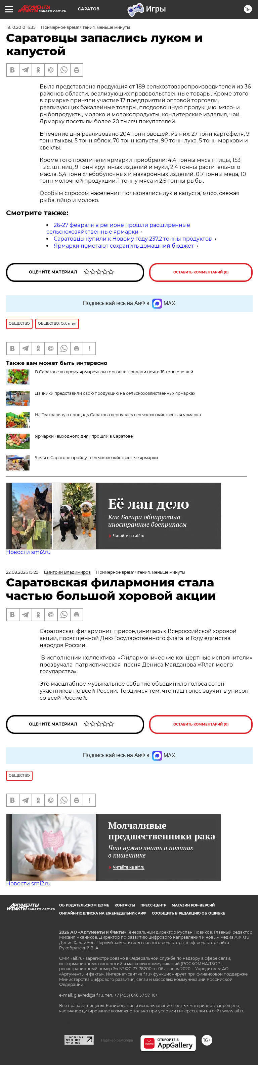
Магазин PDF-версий (193, 905)
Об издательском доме (84, 905)
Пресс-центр (153, 905)
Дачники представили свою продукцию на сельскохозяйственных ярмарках (115, 393)
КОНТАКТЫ (125, 905)
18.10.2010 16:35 (21, 27)
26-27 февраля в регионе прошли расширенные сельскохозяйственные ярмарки (118, 228)
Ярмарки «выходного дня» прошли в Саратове (84, 436)
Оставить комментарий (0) (201, 272)
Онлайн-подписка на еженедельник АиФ (102, 913)
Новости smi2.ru (28, 552)
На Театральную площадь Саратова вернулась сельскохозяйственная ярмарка (118, 414)
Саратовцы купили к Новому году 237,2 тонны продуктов (133, 239)
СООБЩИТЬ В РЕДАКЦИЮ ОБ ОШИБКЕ (188, 913)
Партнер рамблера (117, 1040)
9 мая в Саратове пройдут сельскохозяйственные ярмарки (96, 457)
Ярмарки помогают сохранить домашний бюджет (124, 246)
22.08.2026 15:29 (22, 572)
